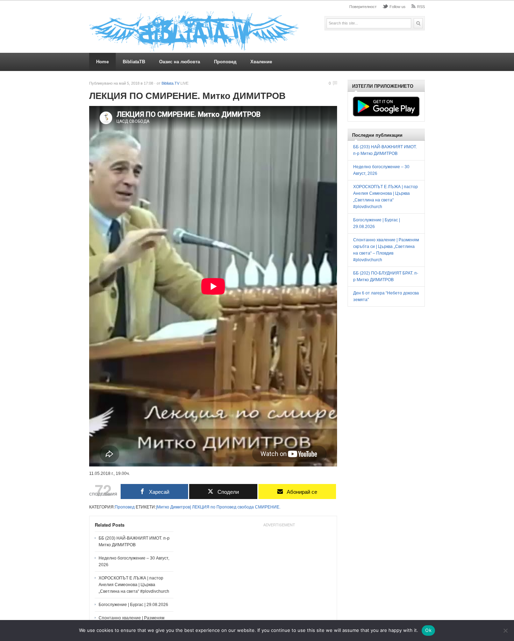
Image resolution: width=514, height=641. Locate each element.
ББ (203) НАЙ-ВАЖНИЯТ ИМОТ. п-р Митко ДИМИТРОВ (134, 541)
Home (102, 61)
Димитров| (180, 507)
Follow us (398, 7)
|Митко (162, 507)
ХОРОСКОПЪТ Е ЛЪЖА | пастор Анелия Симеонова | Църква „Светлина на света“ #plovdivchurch (134, 585)
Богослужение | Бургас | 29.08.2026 (133, 604)
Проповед (225, 61)
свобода (245, 507)
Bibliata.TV (170, 83)
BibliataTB (134, 61)
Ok (428, 630)
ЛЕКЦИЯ (200, 507)
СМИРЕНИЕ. (267, 507)
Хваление (261, 61)
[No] (505, 630)
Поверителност (363, 7)
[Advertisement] (279, 573)
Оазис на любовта (179, 61)
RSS (421, 7)
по (212, 507)
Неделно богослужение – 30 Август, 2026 (134, 561)
